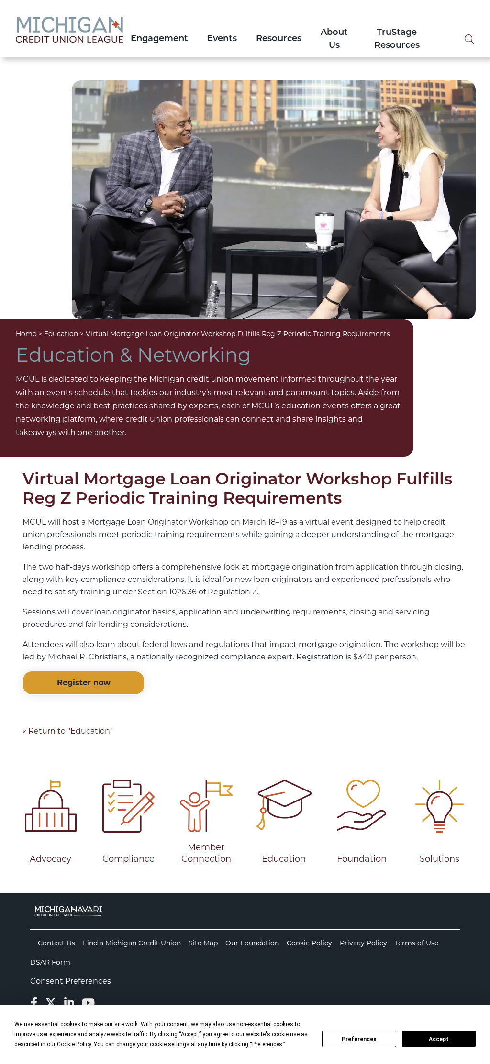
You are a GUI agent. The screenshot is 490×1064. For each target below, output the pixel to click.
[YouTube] (88, 1003)
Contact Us (56, 943)
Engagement (159, 39)
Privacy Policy (363, 943)
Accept (439, 1039)
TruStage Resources (397, 39)
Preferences (359, 1039)
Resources (278, 39)
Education (61, 333)
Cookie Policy (309, 943)
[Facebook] (33, 1003)
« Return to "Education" (67, 730)
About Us (334, 39)
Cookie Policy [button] (74, 1044)
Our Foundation (252, 943)
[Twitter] (50, 1003)
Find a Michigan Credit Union (132, 943)
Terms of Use (416, 943)
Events (222, 39)
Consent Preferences (70, 981)
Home (26, 333)
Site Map (203, 943)
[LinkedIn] (69, 1003)
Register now (84, 682)
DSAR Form (50, 962)
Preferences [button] (267, 1044)
